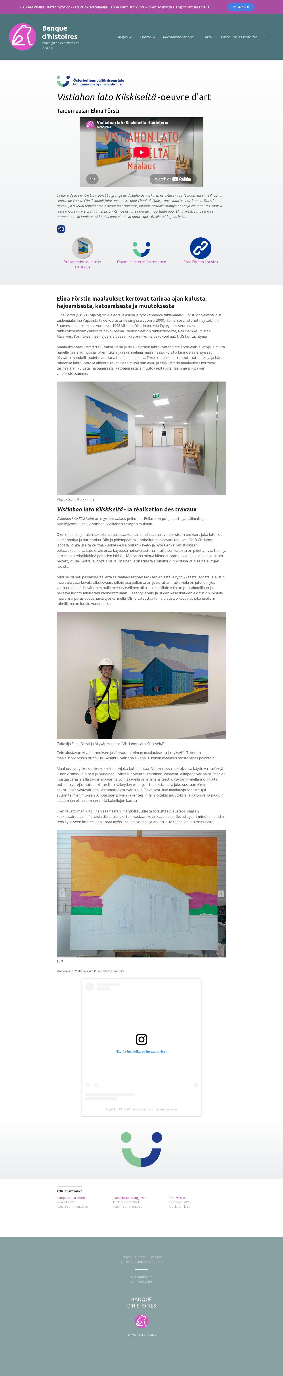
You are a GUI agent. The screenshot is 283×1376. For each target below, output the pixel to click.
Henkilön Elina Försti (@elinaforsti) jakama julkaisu (141, 1109)
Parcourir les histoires (239, 37)
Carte (207, 37)
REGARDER (241, 7)
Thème (145, 37)
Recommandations (178, 37)
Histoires (155, 1257)
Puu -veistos (177, 1198)
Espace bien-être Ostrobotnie (141, 261)
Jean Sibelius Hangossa (129, 1198)
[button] (221, 894)
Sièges (122, 37)
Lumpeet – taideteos (71, 1198)
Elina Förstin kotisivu (200, 261)
